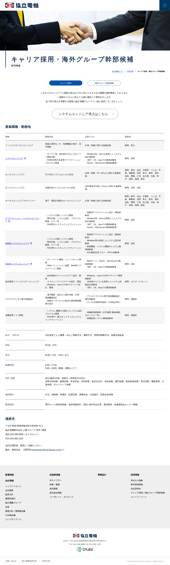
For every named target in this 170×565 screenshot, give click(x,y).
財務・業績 (55, 484)
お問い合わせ (10, 561)
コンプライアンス (13, 519)
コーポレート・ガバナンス (62, 497)
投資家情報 (55, 475)
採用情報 (130, 71)
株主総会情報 (56, 493)
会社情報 (9, 480)
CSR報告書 (10, 515)
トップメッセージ (13, 486)
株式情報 (54, 488)
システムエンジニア (14, 158)
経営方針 (9, 494)
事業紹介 (102, 475)
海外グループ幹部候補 (104, 83)
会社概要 (9, 490)
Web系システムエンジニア (17, 264)
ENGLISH (46, 561)
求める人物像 (137, 480)
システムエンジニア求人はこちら (83, 114)
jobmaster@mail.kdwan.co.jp (46, 450)
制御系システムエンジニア (17, 243)
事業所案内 (10, 498)
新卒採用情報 (137, 484)
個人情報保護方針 (29, 561)
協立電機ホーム (117, 71)
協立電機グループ (13, 503)
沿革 (7, 507)
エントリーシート (139, 497)
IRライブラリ (56, 480)
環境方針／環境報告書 (15, 511)
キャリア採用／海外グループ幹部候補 (148, 493)
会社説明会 (136, 488)
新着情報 (9, 475)
